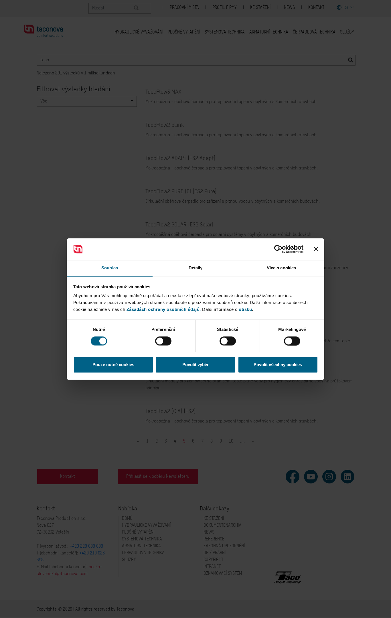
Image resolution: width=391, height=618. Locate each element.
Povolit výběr (195, 364)
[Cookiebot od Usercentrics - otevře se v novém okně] (278, 249)
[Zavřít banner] (316, 249)
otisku (245, 309)
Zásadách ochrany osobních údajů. (164, 309)
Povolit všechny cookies (278, 364)
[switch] (163, 340)
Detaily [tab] (196, 268)
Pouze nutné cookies (113, 364)
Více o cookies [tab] (281, 268)
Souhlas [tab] (109, 268)
